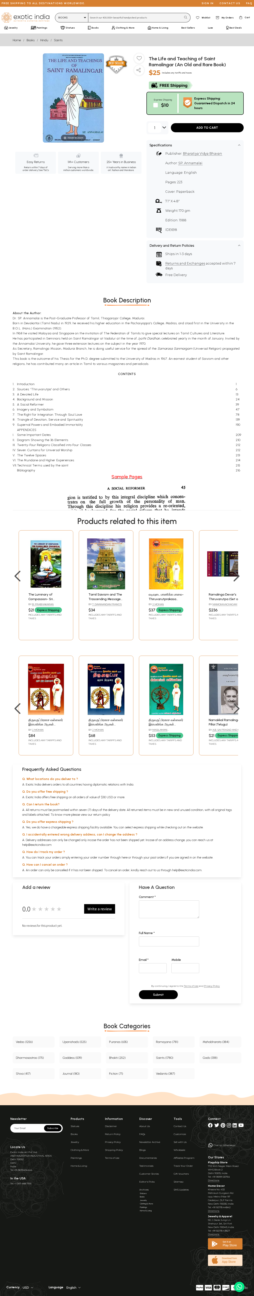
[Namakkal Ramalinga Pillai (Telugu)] (226, 714)
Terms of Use (191, 985)
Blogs (142, 1149)
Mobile (176, 960)
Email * (144, 960)
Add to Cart (207, 128)
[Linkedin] (235, 1126)
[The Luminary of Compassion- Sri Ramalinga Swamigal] (46, 588)
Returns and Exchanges (185, 263)
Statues (75, 1126)
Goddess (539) (72, 1058)
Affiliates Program (184, 1157)
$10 (165, 105)
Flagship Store (218, 1162)
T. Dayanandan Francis (107, 604)
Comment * (147, 897)
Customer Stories (149, 1173)
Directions (213, 1180)
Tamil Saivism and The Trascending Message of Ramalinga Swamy (105, 599)
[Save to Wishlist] (139, 60)
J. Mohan (158, 604)
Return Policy (112, 1134)
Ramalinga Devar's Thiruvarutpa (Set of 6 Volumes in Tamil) (225, 599)
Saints (58, 40)
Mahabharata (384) (216, 1042)
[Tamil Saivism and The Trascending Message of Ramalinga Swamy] (106, 588)
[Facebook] (210, 1126)
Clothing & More (80, 1149)
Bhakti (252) (117, 1058)
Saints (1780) (164, 1058)
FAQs (142, 1134)
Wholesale (179, 1149)
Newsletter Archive (149, 1142)
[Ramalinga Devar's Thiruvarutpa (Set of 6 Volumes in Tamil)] (226, 588)
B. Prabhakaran (43, 604)
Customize (180, 1134)
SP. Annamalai (190, 163)
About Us (144, 1126)
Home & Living (79, 1165)
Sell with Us (180, 1142)
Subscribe (52, 1128)
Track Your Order (183, 1165)
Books (31, 40)
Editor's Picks (147, 1181)
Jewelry (75, 1142)
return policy (101, 814)
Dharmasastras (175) (30, 1058)
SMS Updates (181, 1189)
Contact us (229, 3)
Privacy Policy (212, 985)
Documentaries (148, 1157)
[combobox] (135, 17)
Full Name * (147, 933)
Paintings (76, 1157)
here (125, 857)
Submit (158, 995)
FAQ (249, 3)
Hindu (44, 40)
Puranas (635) (118, 1042)
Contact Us (180, 1126)
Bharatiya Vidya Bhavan (202, 153)
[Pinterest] (223, 1126)
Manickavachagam (225, 604)
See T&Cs (43, 170)
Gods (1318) (210, 1058)
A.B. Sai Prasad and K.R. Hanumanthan (225, 731)
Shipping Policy (114, 1149)
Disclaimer (111, 1126)
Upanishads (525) (75, 1042)
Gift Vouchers (181, 1173)
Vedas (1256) (24, 1042)
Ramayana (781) (167, 1042)
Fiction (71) (116, 1073)
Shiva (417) (23, 1073)
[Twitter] (216, 1126)
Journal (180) (71, 1073)
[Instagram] (229, 1126)
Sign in (208, 3)
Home (17, 40)
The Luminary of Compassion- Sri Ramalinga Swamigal (44, 599)
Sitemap (178, 1181)
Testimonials (146, 1165)
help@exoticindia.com (37, 845)
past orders (158, 857)
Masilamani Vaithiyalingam (158, 731)
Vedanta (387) (165, 1073)
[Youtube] (241, 1126)
